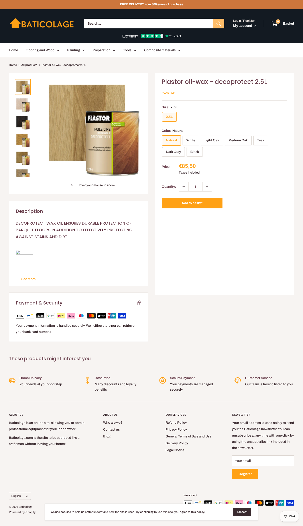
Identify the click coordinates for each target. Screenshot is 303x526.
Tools (127, 50)
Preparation (101, 50)
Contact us (111, 429)
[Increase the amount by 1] (207, 186)
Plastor (168, 92)
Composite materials (160, 50)
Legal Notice (174, 450)
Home (13, 50)
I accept (242, 512)
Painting (73, 50)
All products (29, 65)
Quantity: (169, 186)
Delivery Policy (176, 443)
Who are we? (112, 422)
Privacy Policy (176, 429)
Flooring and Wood (40, 50)
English (16, 496)
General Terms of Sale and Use (188, 436)
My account (243, 26)
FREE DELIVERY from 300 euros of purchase (151, 4)
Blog (106, 436)
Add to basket (192, 203)
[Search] (218, 23)
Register (245, 474)
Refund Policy (176, 422)
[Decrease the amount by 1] (183, 186)
